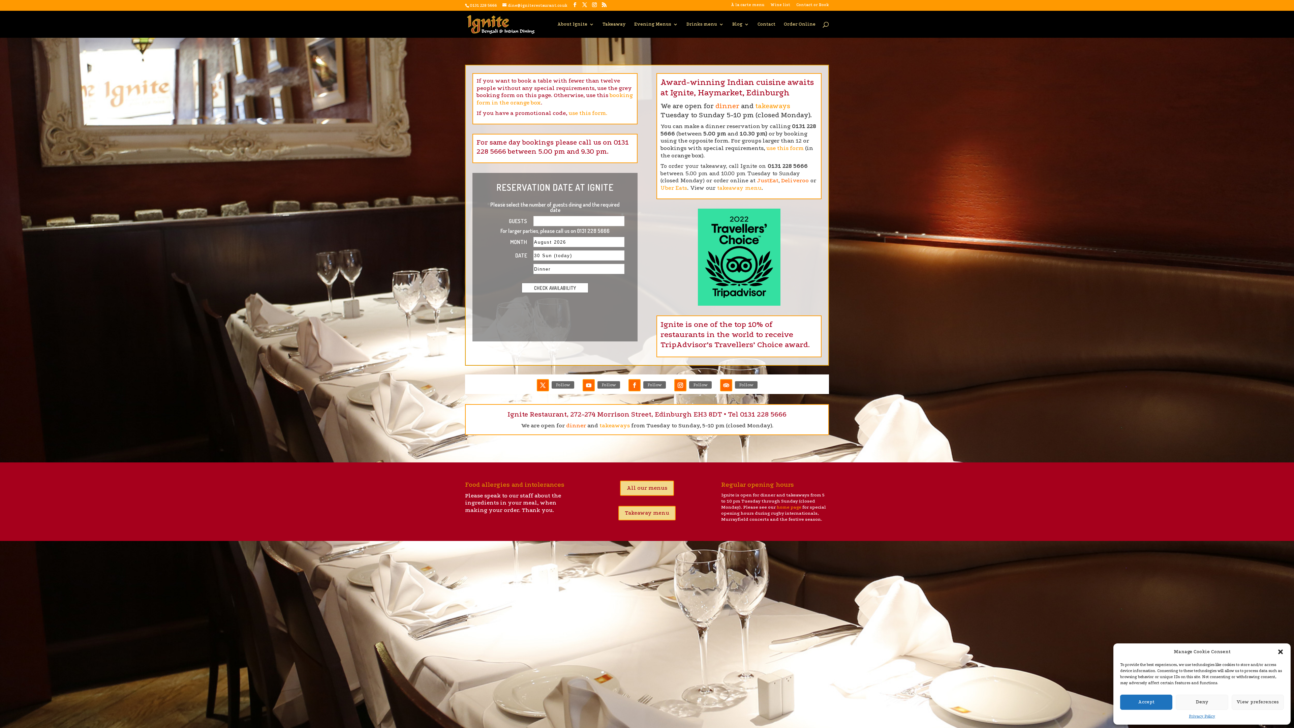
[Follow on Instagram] (680, 385)
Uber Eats (673, 188)
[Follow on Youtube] (589, 385)
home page (789, 507)
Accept (1146, 702)
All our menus (647, 488)
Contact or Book (812, 5)
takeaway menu (739, 188)
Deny (1202, 702)
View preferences (1257, 702)
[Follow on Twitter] (543, 385)
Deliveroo (795, 180)
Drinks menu (701, 24)
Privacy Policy (1202, 716)
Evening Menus (652, 24)
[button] (1280, 651)
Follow (563, 384)
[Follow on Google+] (726, 385)
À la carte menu (747, 5)
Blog (737, 24)
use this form (785, 148)
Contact (766, 24)
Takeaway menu (647, 513)
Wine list (780, 5)
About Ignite (572, 24)
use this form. (587, 113)
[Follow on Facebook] (634, 385)
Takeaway (614, 24)
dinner (727, 106)
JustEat (767, 180)
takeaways (772, 106)
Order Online (799, 24)
